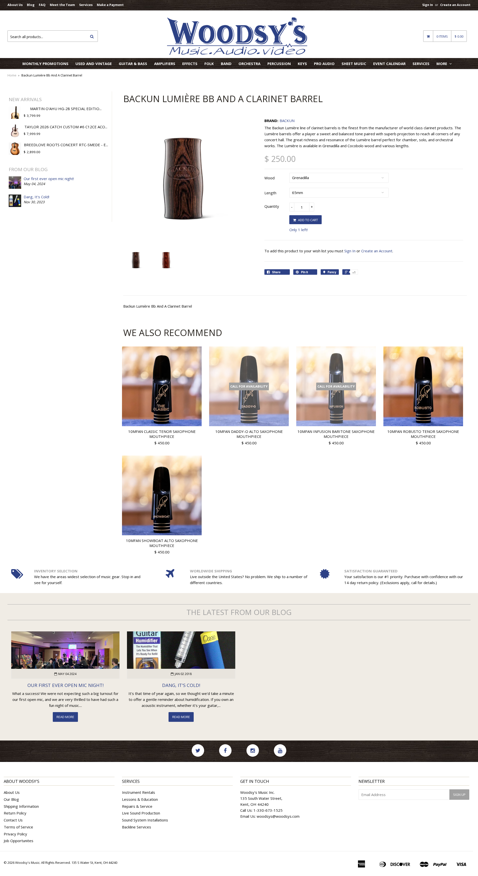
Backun (287, 120)
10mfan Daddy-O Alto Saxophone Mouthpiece (249, 434)
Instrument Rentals (138, 792)
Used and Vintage (93, 63)
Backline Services (136, 826)
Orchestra (249, 63)
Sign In (427, 4)
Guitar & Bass (133, 63)
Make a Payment (110, 4)
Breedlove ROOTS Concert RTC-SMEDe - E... (66, 144)
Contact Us (13, 819)
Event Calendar (389, 63)
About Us (15, 4)
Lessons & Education (140, 799)
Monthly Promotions (45, 63)
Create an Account (455, 4)
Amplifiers (164, 63)
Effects (189, 63)
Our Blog (11, 799)
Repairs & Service (137, 806)
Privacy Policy (15, 833)
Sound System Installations (145, 819)
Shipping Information (21, 806)
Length (270, 192)
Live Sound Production (141, 812)
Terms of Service (18, 826)
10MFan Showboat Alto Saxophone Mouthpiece (162, 543)
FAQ (42, 4)
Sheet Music (354, 63)
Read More (65, 717)
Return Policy (15, 812)
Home (11, 75)
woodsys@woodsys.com (278, 816)
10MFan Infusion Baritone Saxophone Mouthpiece (336, 434)
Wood (269, 177)
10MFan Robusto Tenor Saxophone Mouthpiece (423, 434)
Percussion (279, 63)
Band (226, 63)
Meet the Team (62, 4)
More (442, 63)
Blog (31, 4)
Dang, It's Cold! (36, 196)
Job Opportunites (18, 840)
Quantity (271, 206)
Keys (302, 63)
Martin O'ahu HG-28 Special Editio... (66, 108)
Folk (209, 63)
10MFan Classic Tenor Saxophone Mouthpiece (162, 434)
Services (86, 4)
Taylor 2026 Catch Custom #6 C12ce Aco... (65, 126)
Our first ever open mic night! (49, 178)
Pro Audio (324, 63)
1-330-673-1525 (268, 810)
